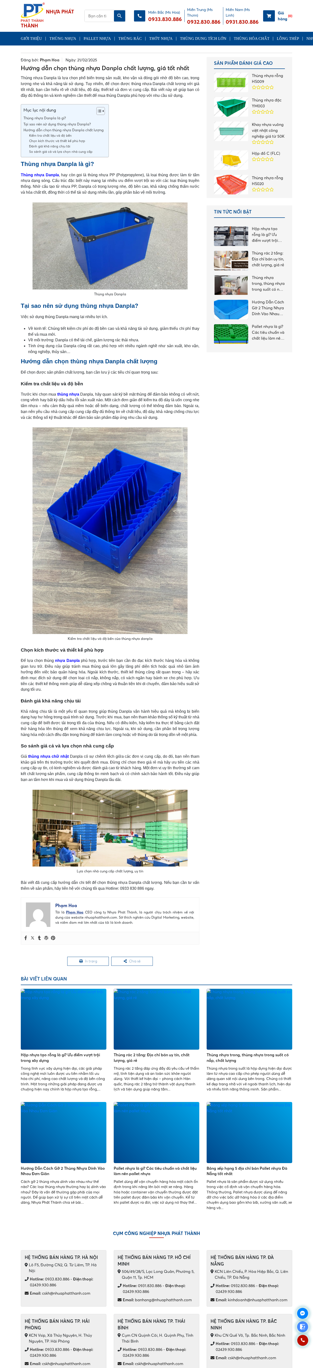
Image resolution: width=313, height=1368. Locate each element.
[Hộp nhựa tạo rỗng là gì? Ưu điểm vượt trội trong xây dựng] (63, 1020)
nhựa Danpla (67, 660)
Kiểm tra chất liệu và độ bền (50, 135)
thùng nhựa (68, 394)
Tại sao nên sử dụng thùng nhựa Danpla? (57, 124)
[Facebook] (25, 938)
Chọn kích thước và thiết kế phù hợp (57, 141)
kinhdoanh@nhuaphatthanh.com (251, 1301)
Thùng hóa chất (251, 38)
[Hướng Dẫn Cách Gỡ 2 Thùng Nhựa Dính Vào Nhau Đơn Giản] (63, 1133)
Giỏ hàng (285, 16)
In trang (91, 961)
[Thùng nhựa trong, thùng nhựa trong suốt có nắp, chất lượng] (249, 1020)
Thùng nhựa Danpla (40, 175)
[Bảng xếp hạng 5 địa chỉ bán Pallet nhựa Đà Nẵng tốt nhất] (249, 1133)
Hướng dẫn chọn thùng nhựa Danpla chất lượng (63, 130)
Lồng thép (288, 38)
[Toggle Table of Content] (98, 111)
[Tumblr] (39, 938)
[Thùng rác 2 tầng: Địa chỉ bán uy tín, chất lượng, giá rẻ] (156, 1020)
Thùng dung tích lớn (203, 38)
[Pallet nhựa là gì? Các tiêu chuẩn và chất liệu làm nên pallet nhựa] (156, 1133)
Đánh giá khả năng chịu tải (49, 146)
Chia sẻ (135, 961)
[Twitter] (32, 938)
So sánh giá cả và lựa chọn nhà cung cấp (60, 152)
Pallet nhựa (97, 38)
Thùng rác (130, 38)
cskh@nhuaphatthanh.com (60, 1294)
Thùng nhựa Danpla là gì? (45, 118)
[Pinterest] (53, 938)
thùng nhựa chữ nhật (48, 756)
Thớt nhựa (161, 38)
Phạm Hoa (49, 59)
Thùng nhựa (62, 38)
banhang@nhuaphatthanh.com (157, 1301)
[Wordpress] (46, 938)
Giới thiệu (31, 38)
